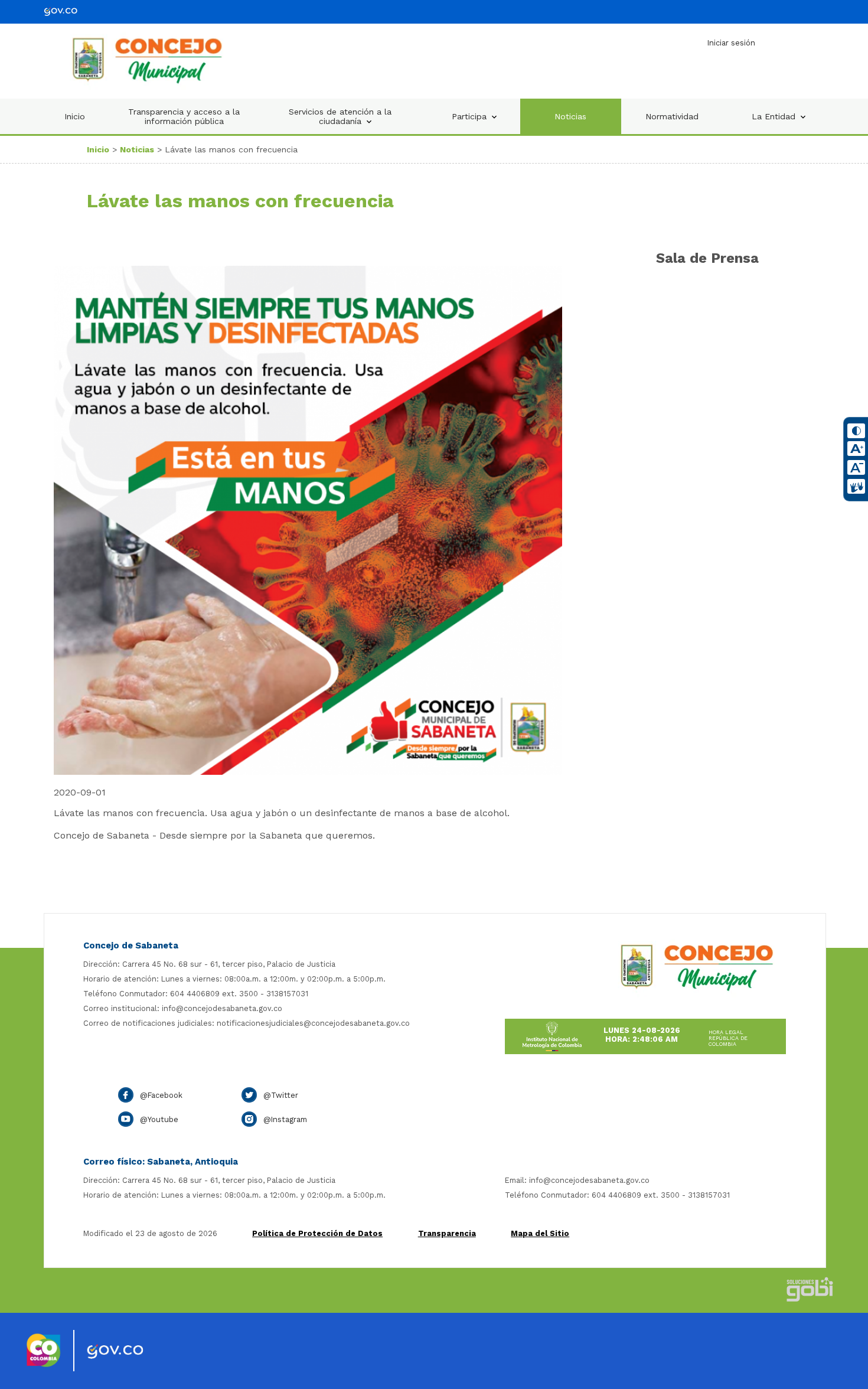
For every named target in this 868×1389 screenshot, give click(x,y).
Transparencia (447, 1233)
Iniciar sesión (731, 42)
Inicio (74, 116)
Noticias (570, 116)
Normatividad (672, 116)
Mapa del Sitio (540, 1233)
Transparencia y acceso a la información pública (184, 116)
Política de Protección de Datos (317, 1233)
